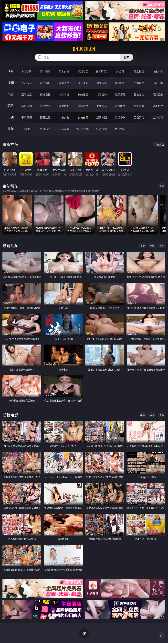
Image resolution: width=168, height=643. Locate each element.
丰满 (142, 415)
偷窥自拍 (26, 106)
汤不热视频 (82, 129)
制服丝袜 (101, 94)
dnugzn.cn (84, 49)
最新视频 (10, 245)
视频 (10, 83)
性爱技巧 (157, 117)
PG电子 (26, 71)
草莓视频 (64, 129)
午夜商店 (45, 129)
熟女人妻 (101, 83)
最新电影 (10, 415)
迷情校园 (101, 117)
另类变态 (157, 94)
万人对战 (64, 71)
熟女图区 (139, 106)
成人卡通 (64, 94)
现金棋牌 (139, 71)
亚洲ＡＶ (26, 83)
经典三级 (120, 94)
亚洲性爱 (26, 94)
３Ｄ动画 (83, 83)
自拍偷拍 (45, 83)
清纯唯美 (120, 106)
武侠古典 (83, 117)
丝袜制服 (120, 83)
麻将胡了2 (101, 71)
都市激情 (26, 117)
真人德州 (45, 71)
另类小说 (120, 117)
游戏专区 (83, 71)
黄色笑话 (139, 117)
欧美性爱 (83, 94)
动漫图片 (83, 106)
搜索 (126, 57)
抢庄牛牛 (157, 71)
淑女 (152, 415)
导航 (10, 129)
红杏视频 (101, 129)
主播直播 (139, 83)
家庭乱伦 (45, 117)
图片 (10, 106)
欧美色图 (64, 106)
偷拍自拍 (45, 94)
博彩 (10, 71)
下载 (161, 185)
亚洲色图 (45, 106)
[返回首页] (162, 636)
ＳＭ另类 (157, 83)
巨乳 (152, 245)
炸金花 (120, 71)
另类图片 (157, 106)
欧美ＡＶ (64, 83)
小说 (10, 117)
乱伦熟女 (139, 94)
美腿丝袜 (101, 106)
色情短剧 (120, 129)
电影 (10, 94)
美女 (142, 245)
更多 (161, 245)
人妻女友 (64, 117)
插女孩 (27, 129)
